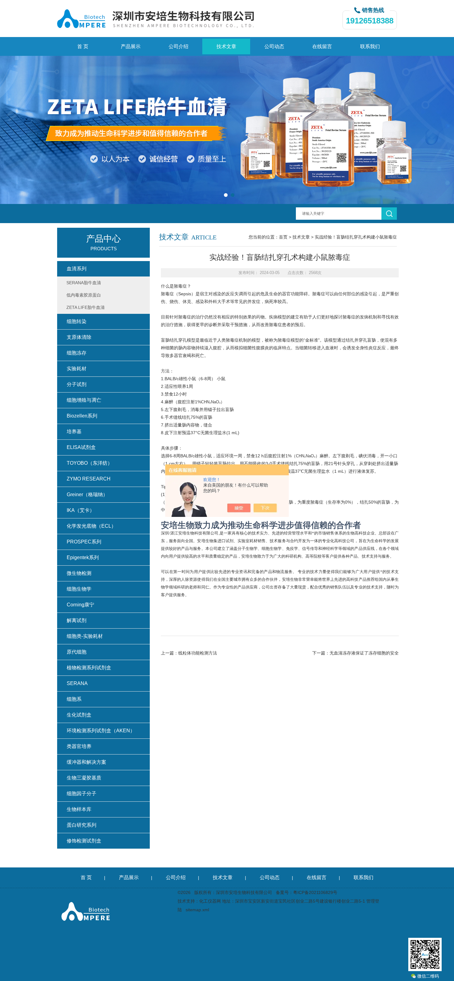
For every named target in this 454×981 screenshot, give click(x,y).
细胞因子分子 (81, 793)
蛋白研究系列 (81, 825)
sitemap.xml (197, 909)
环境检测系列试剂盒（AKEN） (101, 730)
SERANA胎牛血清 (83, 282)
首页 (283, 237)
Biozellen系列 (82, 415)
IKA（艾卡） (81, 510)
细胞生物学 (79, 589)
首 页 (82, 46)
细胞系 (74, 699)
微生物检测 (79, 573)
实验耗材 (76, 368)
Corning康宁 (80, 604)
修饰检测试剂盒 (84, 840)
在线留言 (322, 46)
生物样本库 (79, 809)
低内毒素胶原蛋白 (83, 295)
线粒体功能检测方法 (197, 653)
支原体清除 (79, 337)
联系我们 (370, 46)
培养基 (74, 431)
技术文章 (226, 46)
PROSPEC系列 (84, 541)
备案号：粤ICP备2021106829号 (306, 892)
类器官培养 (79, 746)
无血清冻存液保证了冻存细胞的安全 (364, 653)
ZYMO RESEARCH (89, 478)
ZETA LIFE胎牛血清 (85, 307)
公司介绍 (178, 46)
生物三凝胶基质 (84, 777)
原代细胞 (76, 652)
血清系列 (76, 268)
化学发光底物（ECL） (91, 526)
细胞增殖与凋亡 (84, 400)
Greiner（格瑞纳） (87, 494)
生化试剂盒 (79, 714)
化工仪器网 (210, 901)
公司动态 (274, 46)
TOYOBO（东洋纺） (89, 463)
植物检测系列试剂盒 (89, 667)
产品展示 (131, 46)
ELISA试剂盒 (81, 447)
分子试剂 (76, 384)
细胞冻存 (76, 352)
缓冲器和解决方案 (86, 762)
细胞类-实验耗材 (85, 636)
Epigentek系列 (83, 557)
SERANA (77, 683)
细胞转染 (76, 321)
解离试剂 (76, 620)
